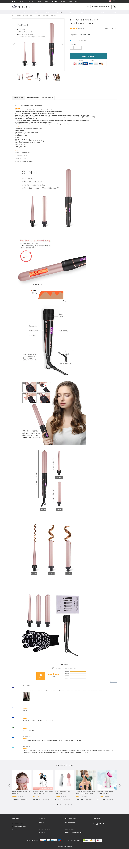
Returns (38, 1)
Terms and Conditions (45, 829)
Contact (62, 1)
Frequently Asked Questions (73, 832)
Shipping (30, 1)
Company (42, 819)
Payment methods (70, 823)
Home (13, 1)
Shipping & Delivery (70, 826)
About (46, 1)
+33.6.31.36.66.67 (19, 823)
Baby (76, 1)
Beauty (19, 15)
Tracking (54, 1)
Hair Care (25, 15)
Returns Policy (69, 829)
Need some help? (70, 819)
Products (21, 1)
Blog (70, 1)
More (114, 12)
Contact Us (42, 832)
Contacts (15, 819)
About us (41, 823)
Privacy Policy (43, 826)
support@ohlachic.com (20, 826)
